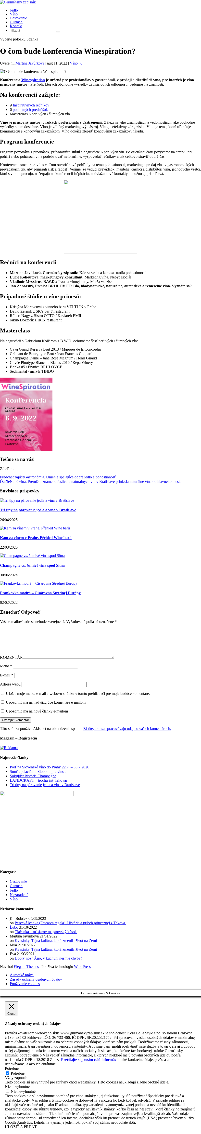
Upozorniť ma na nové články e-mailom (37, 711)
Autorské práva (22, 975)
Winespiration (33, 80)
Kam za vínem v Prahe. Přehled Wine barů (36, 538)
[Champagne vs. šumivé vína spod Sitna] (32, 556)
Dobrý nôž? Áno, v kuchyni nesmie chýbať (48, 958)
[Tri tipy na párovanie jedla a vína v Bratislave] (37, 500)
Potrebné (18, 1073)
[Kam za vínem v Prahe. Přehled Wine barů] (35, 528)
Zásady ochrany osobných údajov (36, 979)
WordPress (82, 966)
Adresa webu (10, 684)
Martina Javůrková (29, 63)
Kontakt (16, 26)
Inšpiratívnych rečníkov (31, 105)
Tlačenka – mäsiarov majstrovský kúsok (46, 932)
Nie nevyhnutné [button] (17, 1086)
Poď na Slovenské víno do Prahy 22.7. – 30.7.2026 (49, 767)
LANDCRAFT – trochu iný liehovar (38, 780)
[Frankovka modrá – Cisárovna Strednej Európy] (38, 583)
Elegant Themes (26, 966)
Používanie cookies (25, 984)
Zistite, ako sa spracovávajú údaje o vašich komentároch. (127, 728)
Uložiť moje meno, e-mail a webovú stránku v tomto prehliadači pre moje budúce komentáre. (78, 693)
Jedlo (14, 10)
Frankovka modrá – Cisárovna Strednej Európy (40, 593)
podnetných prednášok (30, 109)
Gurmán (16, 22)
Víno (14, 14)
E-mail (6, 675)
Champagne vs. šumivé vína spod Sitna (32, 565)
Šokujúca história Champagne (33, 776)
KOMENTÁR (11, 657)
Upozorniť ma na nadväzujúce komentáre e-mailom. (46, 702)
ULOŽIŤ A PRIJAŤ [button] (21, 1127)
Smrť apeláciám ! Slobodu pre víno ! (38, 771)
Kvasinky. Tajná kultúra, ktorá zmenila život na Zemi (56, 940)
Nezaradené (19, 895)
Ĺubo (14, 927)
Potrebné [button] (12, 1068)
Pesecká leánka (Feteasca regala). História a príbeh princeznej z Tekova (70, 923)
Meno (6, 666)
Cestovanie (18, 18)
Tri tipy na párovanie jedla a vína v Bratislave (38, 510)
